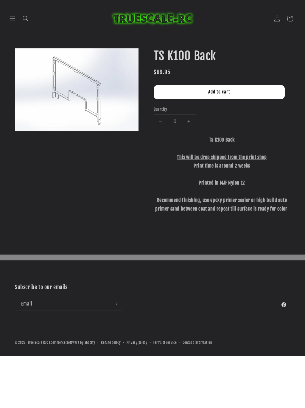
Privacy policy (137, 342)
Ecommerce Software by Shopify (72, 342)
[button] (12, 18)
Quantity (160, 109)
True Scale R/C (38, 342)
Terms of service (165, 342)
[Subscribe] (115, 304)
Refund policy (111, 342)
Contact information (197, 342)
